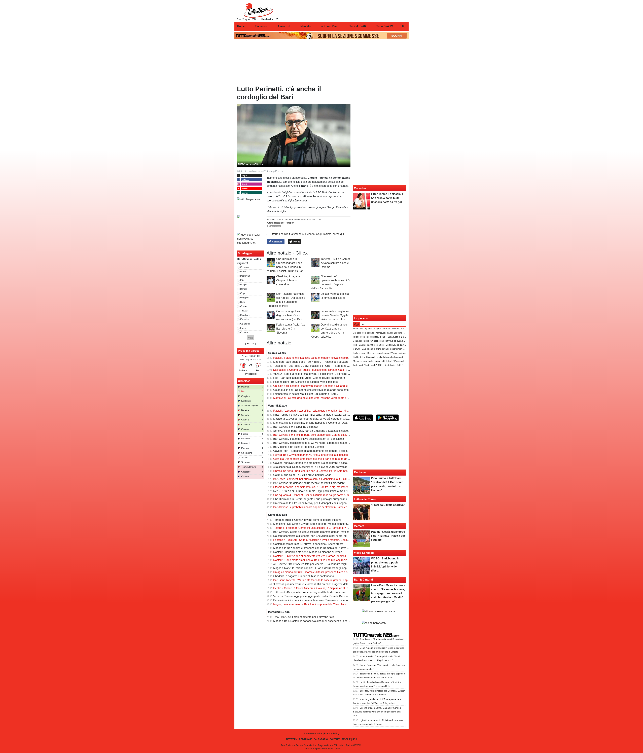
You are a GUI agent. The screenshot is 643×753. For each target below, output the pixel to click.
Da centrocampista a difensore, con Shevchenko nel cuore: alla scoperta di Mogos (322, 535)
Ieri (363, 324)
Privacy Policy (331, 733)
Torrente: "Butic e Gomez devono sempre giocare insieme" (335, 263)
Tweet (296, 241)
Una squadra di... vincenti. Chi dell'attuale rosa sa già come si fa (311, 495)
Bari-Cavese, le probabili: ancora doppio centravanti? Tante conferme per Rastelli (321, 507)
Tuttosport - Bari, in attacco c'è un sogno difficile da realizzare (309, 592)
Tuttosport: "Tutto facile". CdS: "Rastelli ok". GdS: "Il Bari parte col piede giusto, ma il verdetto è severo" (334, 365)
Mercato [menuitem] (305, 26)
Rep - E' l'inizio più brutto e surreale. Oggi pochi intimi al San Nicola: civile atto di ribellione (326, 491)
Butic (242, 302)
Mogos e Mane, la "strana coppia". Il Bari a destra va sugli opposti (312, 568)
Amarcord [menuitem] (283, 26)
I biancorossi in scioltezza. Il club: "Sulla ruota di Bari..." (306, 393)
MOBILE (346, 739)
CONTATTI (335, 739)
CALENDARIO (321, 739)
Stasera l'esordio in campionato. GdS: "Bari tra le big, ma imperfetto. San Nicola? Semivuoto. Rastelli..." (334, 487)
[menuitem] (403, 26)
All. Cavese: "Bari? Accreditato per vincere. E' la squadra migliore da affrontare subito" (324, 564)
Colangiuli (245, 323)
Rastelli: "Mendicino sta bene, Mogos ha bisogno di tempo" (308, 552)
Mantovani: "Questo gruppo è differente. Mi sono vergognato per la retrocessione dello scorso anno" (332, 398)
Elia (242, 280)
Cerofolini (244, 267)
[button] (250, 337)
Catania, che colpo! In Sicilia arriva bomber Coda (302, 475)
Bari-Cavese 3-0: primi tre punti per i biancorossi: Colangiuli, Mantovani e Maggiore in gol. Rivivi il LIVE (334, 434)
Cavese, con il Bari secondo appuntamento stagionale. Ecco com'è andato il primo (322, 450)
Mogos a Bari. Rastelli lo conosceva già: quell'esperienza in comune (313, 621)
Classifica (244, 381)
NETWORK (291, 739)
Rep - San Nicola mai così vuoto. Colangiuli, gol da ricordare (309, 377)
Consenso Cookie (313, 733)
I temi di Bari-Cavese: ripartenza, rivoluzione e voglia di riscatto (310, 454)
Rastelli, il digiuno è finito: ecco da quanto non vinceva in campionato (314, 357)
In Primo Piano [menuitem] (330, 26)
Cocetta (244, 332)
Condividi (277, 241)
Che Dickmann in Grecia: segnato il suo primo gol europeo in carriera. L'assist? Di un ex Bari (328, 499)
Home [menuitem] (241, 26)
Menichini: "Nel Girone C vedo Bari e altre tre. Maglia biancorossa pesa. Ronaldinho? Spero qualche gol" (335, 523)
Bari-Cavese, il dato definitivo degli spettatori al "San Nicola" (309, 438)
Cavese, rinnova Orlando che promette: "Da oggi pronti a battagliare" (313, 462)
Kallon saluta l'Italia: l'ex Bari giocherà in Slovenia (290, 328)
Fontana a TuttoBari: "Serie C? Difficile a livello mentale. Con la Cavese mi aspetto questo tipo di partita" (335, 540)
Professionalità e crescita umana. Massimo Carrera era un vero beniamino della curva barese (328, 600)
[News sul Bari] (258, 10)
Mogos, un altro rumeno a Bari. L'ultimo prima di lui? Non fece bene (313, 604)
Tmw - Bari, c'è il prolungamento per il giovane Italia (304, 617)
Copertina (360, 188)
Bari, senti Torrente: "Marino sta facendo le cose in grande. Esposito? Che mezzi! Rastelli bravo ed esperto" (336, 580)
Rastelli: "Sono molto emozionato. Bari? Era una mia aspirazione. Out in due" (319, 560)
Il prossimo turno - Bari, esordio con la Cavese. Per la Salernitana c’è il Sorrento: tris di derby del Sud (333, 471)
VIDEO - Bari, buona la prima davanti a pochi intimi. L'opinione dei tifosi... (316, 373)
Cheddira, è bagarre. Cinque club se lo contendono (288, 280)
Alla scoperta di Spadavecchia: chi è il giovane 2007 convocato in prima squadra (321, 466)
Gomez (243, 306)
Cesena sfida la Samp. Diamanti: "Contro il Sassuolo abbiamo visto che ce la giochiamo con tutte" (377, 712)
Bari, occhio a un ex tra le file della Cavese (298, 446)
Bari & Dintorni (363, 579)
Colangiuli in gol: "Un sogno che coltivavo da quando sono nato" (311, 389)
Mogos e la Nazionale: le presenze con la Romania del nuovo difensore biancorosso (323, 548)
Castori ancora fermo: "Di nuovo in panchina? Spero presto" (308, 544)
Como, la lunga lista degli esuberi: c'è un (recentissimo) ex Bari (289, 315)
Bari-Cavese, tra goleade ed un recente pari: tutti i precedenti (309, 483)
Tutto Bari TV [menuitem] (384, 26)
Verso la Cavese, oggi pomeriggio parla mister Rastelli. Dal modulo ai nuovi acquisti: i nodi (327, 596)
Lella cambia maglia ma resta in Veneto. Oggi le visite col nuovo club (335, 315)
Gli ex (278, 219)
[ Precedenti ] (250, 374)
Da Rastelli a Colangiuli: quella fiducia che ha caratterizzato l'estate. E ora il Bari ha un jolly (327, 369)
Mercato (359, 526)
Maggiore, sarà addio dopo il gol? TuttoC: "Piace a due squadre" (311, 361)
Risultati (251, 343)
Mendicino (245, 315)
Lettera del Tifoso (365, 499)
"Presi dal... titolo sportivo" (388, 505)
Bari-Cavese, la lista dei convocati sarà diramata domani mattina (311, 531)
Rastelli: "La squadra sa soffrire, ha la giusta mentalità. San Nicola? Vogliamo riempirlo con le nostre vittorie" (337, 410)
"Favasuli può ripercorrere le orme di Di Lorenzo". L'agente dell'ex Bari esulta (318, 584)
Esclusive (360, 472)
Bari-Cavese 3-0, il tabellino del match (295, 426)
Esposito (244, 319)
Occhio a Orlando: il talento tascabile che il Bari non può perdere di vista (316, 458)
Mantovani (245, 276)
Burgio (243, 284)
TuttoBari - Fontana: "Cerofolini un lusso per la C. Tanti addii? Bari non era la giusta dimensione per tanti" (335, 527)
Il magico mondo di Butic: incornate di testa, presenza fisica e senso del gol (317, 572)
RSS (354, 739)
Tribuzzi (244, 310)
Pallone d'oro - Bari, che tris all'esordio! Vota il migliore (305, 381)
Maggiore (244, 297)
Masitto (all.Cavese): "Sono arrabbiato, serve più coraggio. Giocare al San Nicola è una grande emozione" (336, 418)
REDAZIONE (305, 739)
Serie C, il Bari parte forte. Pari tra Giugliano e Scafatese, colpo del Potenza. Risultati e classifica (330, 430)
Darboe (243, 289)
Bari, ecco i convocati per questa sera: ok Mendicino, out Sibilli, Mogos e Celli (319, 479)
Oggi (356, 324)
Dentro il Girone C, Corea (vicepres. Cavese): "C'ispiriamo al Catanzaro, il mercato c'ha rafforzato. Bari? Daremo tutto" (343, 588)
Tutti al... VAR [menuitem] (357, 26)
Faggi (243, 328)
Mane (243, 271)
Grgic (242, 293)
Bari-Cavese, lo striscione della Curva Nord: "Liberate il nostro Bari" (313, 442)
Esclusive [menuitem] (261, 26)
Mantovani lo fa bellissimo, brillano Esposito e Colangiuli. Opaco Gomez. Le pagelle (323, 422)
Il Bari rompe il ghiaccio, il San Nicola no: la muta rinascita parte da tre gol (317, 414)
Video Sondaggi (364, 552)
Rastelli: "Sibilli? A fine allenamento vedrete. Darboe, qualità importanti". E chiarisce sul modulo (329, 556)
